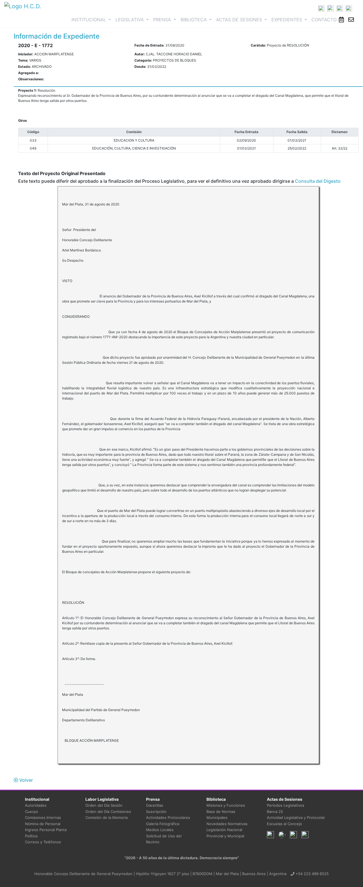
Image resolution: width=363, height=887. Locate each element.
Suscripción (156, 811)
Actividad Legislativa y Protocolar (296, 817)
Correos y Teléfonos (43, 842)
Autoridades (36, 805)
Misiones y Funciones (225, 805)
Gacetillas (154, 805)
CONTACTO (324, 19)
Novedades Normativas (227, 823)
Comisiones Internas (43, 817)
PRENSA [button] (162, 19)
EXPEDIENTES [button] (287, 19)
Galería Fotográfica (162, 823)
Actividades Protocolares (168, 817)
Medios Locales (160, 829)
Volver (25, 780)
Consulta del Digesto (318, 181)
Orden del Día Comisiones (108, 811)
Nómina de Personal (42, 823)
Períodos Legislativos (285, 805)
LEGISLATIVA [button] (130, 19)
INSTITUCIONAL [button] (92, 19)
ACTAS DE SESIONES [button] (239, 19)
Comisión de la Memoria (106, 817)
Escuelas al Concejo (284, 823)
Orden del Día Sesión (104, 805)
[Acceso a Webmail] (351, 19)
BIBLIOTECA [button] (194, 19)
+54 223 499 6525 (311, 873)
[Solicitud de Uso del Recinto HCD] (341, 19)
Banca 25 (275, 811)
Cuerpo (31, 811)
